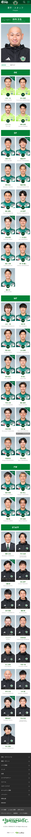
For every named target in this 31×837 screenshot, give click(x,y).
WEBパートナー (10, 832)
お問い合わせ (21, 809)
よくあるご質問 (12, 809)
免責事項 (15, 813)
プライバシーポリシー (6, 813)
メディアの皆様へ (24, 813)
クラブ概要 (3, 809)
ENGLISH (3, 803)
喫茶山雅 (3, 798)
